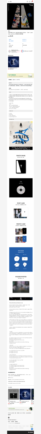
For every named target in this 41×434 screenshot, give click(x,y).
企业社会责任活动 (28, 412)
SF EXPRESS (21, 427)
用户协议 (24, 412)
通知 (15, 412)
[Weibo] (9, 417)
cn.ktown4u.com (17, 423)
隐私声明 (9, 414)
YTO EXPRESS (10, 427)
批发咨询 (16, 421)
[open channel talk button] (32, 429)
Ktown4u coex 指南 (11, 412)
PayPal (27, 426)
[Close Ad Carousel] (32, 424)
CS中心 (9, 421)
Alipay (20, 426)
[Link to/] (29, 1)
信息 (21, 412)
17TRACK (16, 427)
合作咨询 (12, 421)
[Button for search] (27, 1)
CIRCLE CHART (15, 426)
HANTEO (9, 426)
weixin (24, 426)
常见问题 (18, 412)
